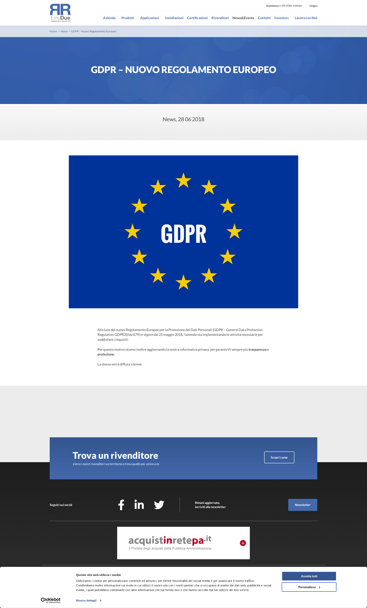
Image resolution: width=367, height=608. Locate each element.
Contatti (264, 18)
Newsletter (303, 505)
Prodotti (127, 18)
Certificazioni (197, 18)
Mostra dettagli (86, 600)
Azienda (109, 18)
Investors (281, 18)
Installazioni (174, 18)
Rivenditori (220, 18)
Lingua (313, 5)
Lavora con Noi (306, 18)
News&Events (243, 18)
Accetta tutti (309, 576)
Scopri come (279, 457)
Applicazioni (149, 18)
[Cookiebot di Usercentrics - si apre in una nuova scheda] (50, 600)
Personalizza (307, 587)
